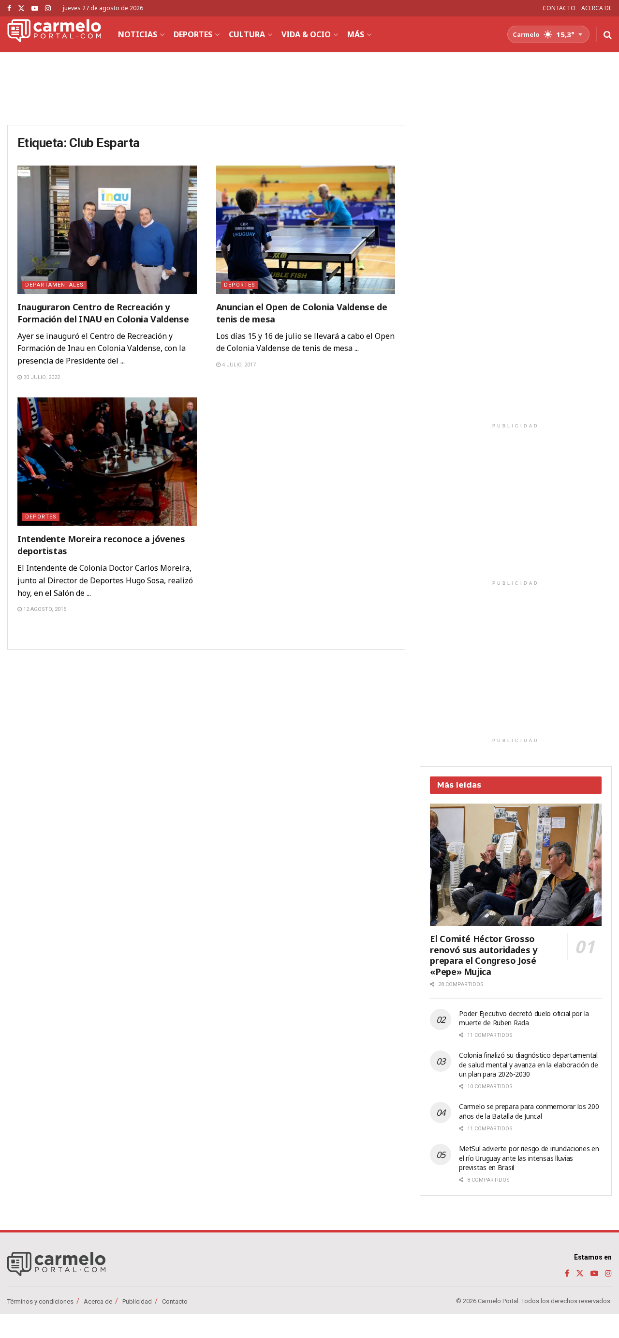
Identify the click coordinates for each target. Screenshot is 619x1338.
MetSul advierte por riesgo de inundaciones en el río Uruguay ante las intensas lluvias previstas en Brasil (529, 1158)
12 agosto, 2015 (44, 609)
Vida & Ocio (306, 34)
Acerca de (98, 1301)
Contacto (175, 1301)
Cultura (247, 34)
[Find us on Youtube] (34, 8)
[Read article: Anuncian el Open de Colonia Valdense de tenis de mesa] (306, 230)
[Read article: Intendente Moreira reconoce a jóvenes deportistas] (107, 461)
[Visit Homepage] (54, 34)
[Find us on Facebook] (9, 8)
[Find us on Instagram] (48, 8)
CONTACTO (559, 8)
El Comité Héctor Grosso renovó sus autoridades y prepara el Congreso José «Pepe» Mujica (483, 955)
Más (355, 34)
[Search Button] (608, 34)
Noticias (137, 34)
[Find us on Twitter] (21, 8)
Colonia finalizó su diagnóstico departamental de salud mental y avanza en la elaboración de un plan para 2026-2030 (528, 1064)
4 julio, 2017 (238, 365)
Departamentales (54, 285)
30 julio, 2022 (41, 377)
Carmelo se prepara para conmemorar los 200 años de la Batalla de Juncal (529, 1111)
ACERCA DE (596, 8)
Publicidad (137, 1301)
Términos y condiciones (40, 1301)
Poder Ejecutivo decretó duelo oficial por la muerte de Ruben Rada (524, 1018)
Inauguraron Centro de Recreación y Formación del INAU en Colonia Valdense (103, 313)
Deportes (193, 34)
